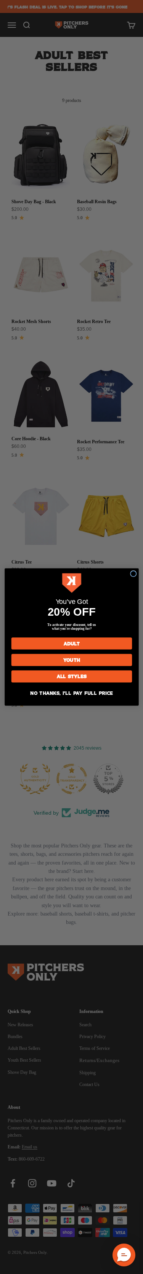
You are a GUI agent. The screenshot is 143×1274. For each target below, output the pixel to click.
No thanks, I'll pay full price (71, 693)
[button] (123, 1255)
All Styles (71, 676)
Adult (71, 643)
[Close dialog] (133, 573)
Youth (71, 660)
